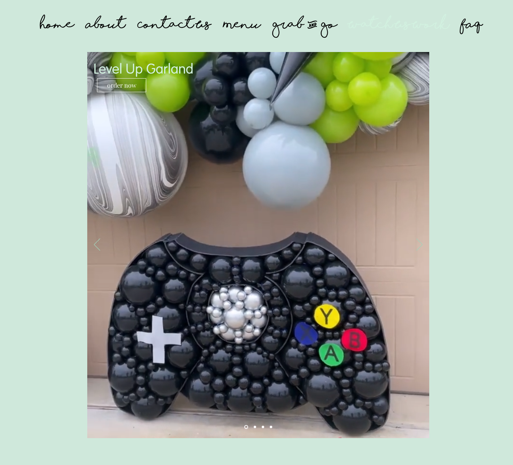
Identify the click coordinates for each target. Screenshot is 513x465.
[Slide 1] (246, 427)
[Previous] (97, 245)
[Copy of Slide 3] (271, 427)
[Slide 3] (263, 427)
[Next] (419, 245)
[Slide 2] (255, 427)
